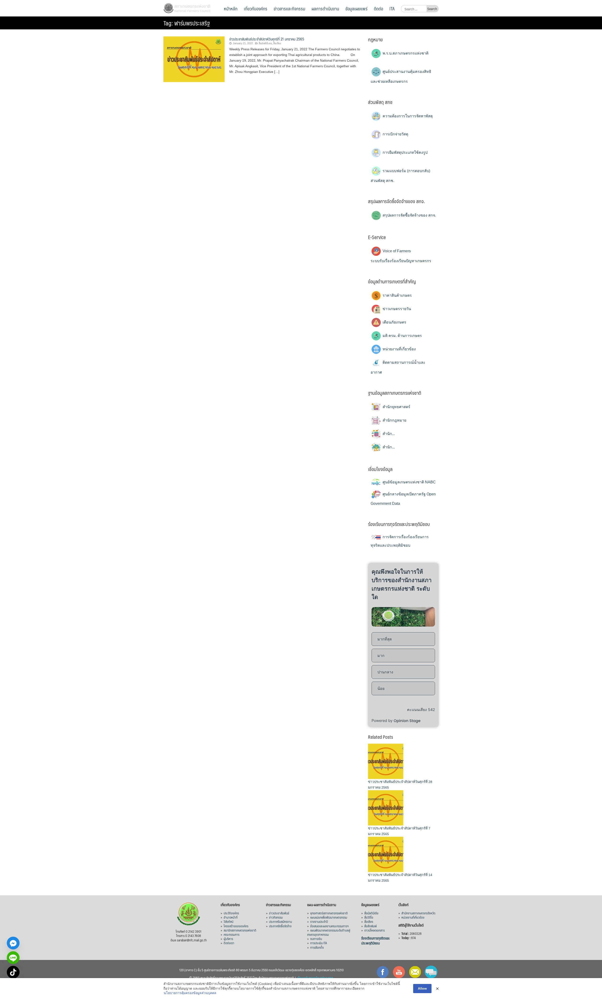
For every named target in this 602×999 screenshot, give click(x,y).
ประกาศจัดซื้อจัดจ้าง (280, 926)
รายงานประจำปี (319, 921)
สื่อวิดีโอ (368, 917)
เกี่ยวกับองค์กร (255, 8)
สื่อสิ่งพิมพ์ (370, 926)
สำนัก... (388, 434)
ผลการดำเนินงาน (325, 8)
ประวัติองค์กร (231, 913)
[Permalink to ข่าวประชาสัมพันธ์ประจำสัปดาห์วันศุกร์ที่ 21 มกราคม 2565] (194, 59)
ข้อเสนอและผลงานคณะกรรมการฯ (329, 926)
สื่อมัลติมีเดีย (371, 913)
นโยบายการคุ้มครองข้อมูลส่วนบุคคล (190, 993)
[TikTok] (13, 972)
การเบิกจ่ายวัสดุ (395, 134)
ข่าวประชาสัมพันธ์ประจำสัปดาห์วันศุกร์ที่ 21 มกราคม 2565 (266, 39)
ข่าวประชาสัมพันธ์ (279, 913)
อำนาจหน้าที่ (231, 917)
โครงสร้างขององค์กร (236, 926)
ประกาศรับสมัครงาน (280, 921)
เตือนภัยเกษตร (394, 322)
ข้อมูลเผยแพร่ (356, 8)
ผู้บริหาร (228, 938)
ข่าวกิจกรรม (276, 917)
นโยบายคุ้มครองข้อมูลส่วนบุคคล (315, 977)
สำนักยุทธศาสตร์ (396, 407)
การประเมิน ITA (318, 943)
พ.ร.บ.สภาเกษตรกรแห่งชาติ (405, 53)
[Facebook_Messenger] (13, 943)
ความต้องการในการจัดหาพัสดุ (407, 116)
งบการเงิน (316, 938)
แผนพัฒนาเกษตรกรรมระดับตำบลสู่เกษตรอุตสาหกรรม (328, 932)
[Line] (13, 957)
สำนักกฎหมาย (394, 420)
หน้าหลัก (231, 8)
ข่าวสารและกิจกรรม (289, 8)
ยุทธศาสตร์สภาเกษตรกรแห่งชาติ (329, 913)
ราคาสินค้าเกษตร (397, 295)
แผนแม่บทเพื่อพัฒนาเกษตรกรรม (328, 917)
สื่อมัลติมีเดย (265, 43)
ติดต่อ (378, 8)
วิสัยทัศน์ (228, 921)
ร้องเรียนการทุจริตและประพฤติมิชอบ (375, 940)
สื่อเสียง (277, 43)
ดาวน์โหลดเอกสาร (374, 930)
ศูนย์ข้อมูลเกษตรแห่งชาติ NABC (409, 482)
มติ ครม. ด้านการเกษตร (402, 336)
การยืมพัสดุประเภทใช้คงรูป (405, 152)
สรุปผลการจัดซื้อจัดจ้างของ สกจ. (409, 215)
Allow (422, 988)
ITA (392, 8)
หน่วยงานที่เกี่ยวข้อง (399, 349)
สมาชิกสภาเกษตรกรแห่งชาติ (240, 930)
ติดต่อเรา (229, 943)
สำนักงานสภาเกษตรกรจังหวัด (418, 913)
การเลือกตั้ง (317, 947)
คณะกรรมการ (231, 934)
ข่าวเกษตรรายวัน (396, 309)
